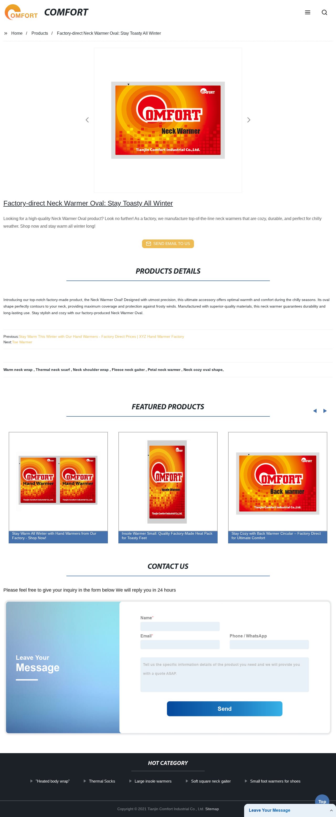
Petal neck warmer (164, 369)
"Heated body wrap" (52, 781)
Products (40, 33)
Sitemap (212, 809)
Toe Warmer (22, 342)
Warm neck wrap (18, 369)
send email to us (171, 243)
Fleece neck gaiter (129, 369)
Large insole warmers (152, 781)
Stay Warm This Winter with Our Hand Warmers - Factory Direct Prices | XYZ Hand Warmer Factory (101, 336)
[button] (308, 13)
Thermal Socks (102, 781)
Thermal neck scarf (53, 369)
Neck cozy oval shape (203, 369)
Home (17, 33)
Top (322, 801)
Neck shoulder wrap (91, 369)
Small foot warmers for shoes (275, 781)
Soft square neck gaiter (210, 781)
